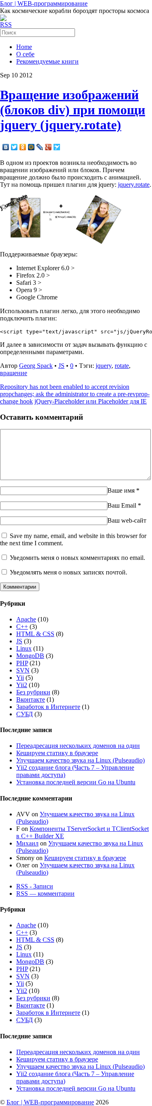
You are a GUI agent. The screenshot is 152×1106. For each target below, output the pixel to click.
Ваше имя (121, 490)
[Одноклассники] (23, 147)
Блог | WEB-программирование (44, 3)
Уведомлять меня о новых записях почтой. (68, 572)
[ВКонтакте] (6, 147)
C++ (22, 626)
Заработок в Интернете (48, 706)
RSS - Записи (34, 886)
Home (24, 46)
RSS (6, 24)
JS (61, 365)
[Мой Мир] (31, 147)
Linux (24, 648)
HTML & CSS (35, 633)
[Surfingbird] (57, 147)
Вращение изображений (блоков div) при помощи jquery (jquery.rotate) (72, 110)
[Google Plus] (48, 147)
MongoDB (30, 655)
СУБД (24, 714)
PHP (22, 663)
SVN (23, 670)
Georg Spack (36, 365)
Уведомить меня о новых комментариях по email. (77, 557)
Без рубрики (33, 692)
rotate (122, 365)
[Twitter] (14, 147)
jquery (103, 365)
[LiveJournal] (40, 147)
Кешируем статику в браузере (57, 752)
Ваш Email (121, 505)
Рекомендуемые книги (47, 61)
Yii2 (21, 684)
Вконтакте (30, 699)
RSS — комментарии (45, 893)
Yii (20, 677)
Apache (26, 619)
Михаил (27, 843)
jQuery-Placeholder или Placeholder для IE (90, 401)
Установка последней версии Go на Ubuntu (75, 782)
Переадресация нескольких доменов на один (78, 745)
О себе (25, 54)
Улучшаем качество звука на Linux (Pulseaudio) (80, 760)
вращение (13, 372)
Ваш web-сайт (126, 520)
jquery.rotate (134, 184)
